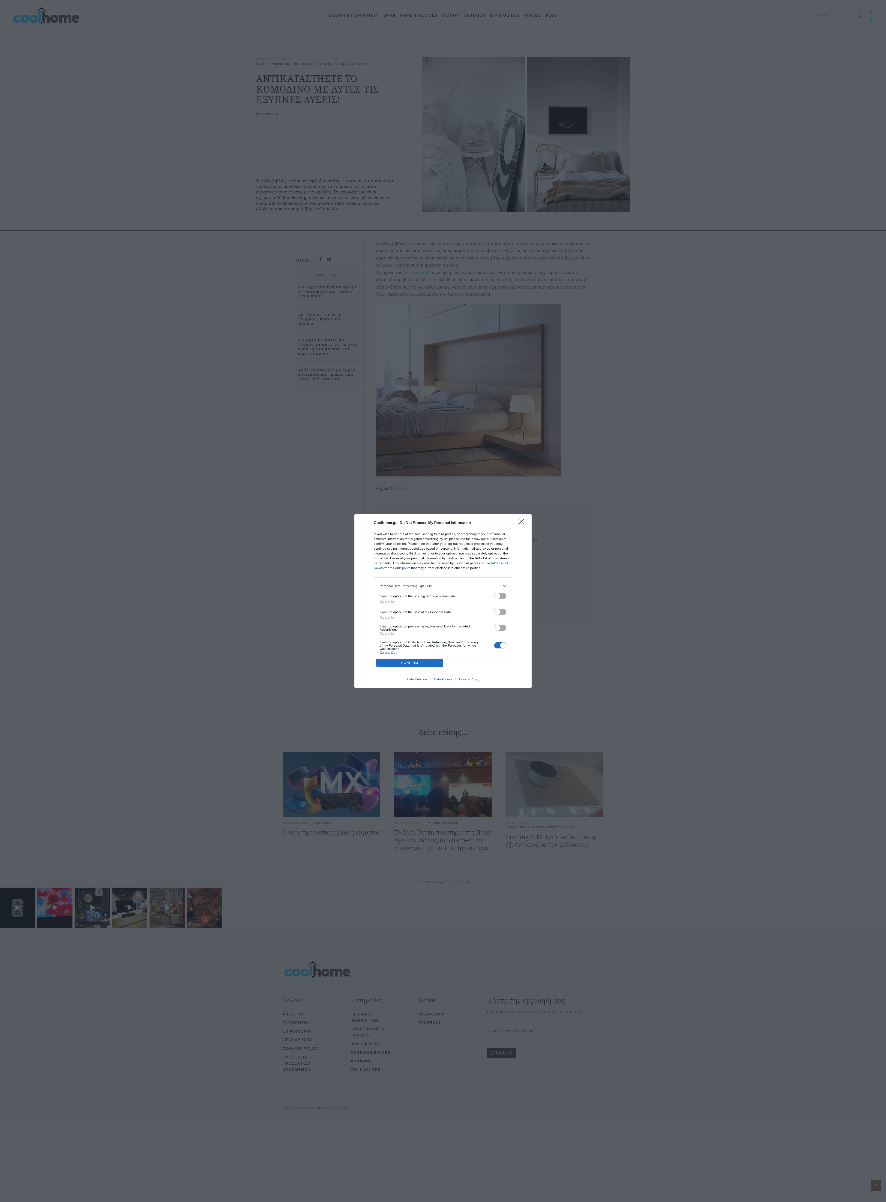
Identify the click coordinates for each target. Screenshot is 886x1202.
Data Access (443, 679)
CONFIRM (409, 663)
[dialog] (443, 601)
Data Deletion (417, 679)
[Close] (522, 523)
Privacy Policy (469, 679)
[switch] (500, 596)
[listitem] (443, 585)
